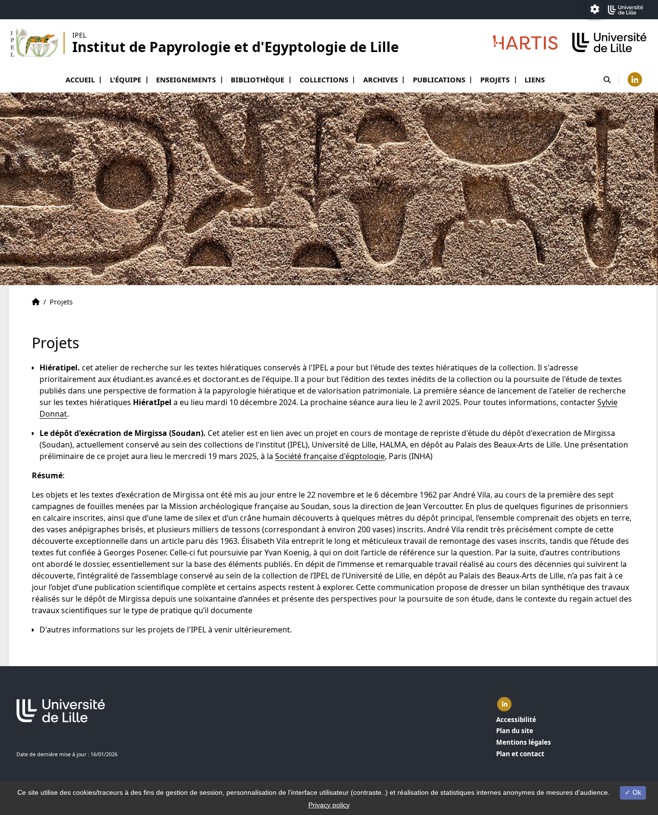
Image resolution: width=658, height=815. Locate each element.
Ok (636, 792)
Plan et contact (520, 753)
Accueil (80, 79)
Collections (324, 79)
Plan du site (514, 730)
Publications (439, 79)
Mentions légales (523, 742)
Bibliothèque (257, 79)
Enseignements (186, 79)
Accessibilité (516, 719)
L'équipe (125, 79)
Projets (495, 79)
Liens (535, 79)
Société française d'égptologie (330, 456)
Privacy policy (329, 805)
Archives (380, 79)
